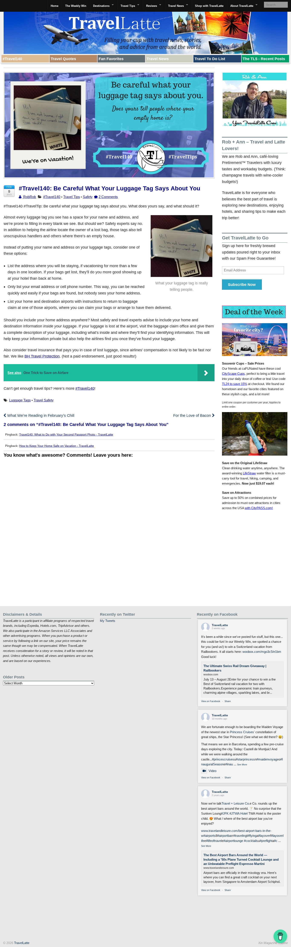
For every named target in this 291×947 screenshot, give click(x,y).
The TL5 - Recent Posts (264, 58)
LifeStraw (249, 473)
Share (228, 701)
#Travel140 (12, 58)
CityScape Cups (233, 373)
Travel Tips (128, 5)
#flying (252, 835)
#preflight (266, 841)
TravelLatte (220, 625)
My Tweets (107, 621)
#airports (209, 835)
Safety (87, 197)
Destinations (101, 5)
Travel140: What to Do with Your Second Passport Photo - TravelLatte (66, 434)
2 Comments (108, 197)
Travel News (176, 5)
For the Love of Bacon (192, 415)
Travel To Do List (209, 58)
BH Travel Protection (42, 356)
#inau (229, 764)
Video (212, 771)
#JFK (225, 813)
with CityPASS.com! (259, 508)
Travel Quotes (63, 58)
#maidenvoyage (267, 759)
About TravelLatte (241, 5)
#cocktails (251, 841)
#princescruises (223, 759)
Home (54, 5)
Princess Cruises (242, 732)
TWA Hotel (240, 813)
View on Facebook (210, 701)
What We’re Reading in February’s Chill (40, 415)
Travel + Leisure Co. (236, 803)
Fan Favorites (111, 58)
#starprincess (245, 759)
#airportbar (224, 835)
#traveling (240, 835)
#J (231, 813)
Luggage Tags (20, 400)
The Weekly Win (75, 5)
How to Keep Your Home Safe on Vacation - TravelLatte (56, 445)
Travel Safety (43, 400)
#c (275, 841)
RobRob (29, 197)
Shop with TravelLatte (209, 5)
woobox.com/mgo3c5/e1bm (261, 651)
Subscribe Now (242, 284)
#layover (264, 835)
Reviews (151, 5)
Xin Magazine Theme (273, 943)
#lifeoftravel (214, 841)
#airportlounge (233, 841)
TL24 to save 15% (234, 384)
